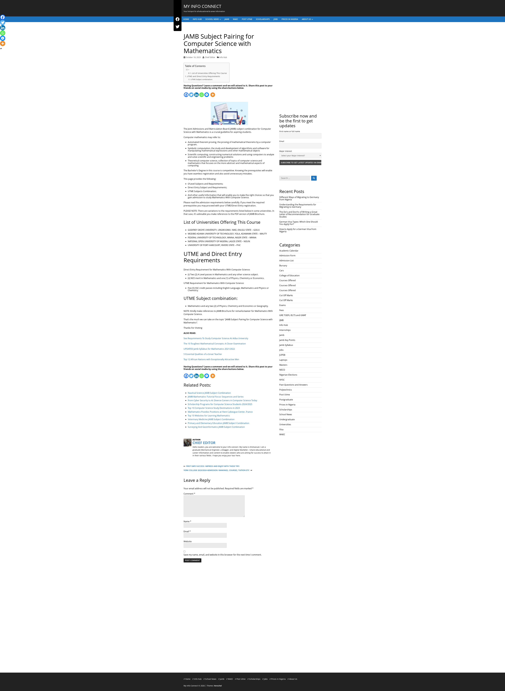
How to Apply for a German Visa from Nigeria (297, 151)
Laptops (283, 281)
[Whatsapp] (201, 93)
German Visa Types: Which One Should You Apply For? (298, 144)
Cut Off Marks (286, 216)
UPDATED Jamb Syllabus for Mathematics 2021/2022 (209, 348)
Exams (282, 226)
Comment (189, 493)
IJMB (281, 241)
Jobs (276, 19)
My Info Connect (202, 6)
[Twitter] (178, 26)
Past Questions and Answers (293, 305)
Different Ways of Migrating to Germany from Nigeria (299, 119)
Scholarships (263, 19)
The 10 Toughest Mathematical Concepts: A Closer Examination (215, 343)
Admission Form (287, 176)
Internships (285, 251)
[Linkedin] (196, 93)
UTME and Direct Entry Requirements (203, 76)
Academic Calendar (288, 171)
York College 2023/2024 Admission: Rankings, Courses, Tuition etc (216, 470)
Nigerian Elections (288, 295)
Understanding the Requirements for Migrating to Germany (297, 126)
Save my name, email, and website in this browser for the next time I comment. (223, 554)
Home (186, 19)
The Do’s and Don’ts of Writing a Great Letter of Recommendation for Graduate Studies (299, 135)
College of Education (289, 196)
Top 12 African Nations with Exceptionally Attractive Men (211, 359)
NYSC (282, 300)
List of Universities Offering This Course (209, 73)
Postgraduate (286, 320)
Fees (281, 231)
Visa (281, 350)
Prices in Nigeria (290, 19)
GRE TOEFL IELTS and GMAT (292, 236)
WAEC (235, 19)
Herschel (218, 685)
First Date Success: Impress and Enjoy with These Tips (211, 466)
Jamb (226, 19)
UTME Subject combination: (202, 79)
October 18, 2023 (193, 57)
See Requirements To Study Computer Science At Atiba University (216, 338)
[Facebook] (178, 19)
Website (188, 541)
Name (187, 521)
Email (187, 531)
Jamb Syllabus (286, 266)
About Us (306, 19)
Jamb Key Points (287, 261)
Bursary (283, 186)
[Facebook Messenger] (206, 93)
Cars (281, 191)
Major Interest (285, 72)
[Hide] (1, 49)
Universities (285, 345)
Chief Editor (210, 57)
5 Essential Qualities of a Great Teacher (203, 354)
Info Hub (197, 19)
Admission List (286, 181)
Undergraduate (287, 340)
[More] (212, 93)
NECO (282, 290)
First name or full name (289, 52)
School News (212, 19)
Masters (283, 286)
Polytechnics (285, 310)
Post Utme (247, 19)
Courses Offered (287, 201)
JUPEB (282, 276)
